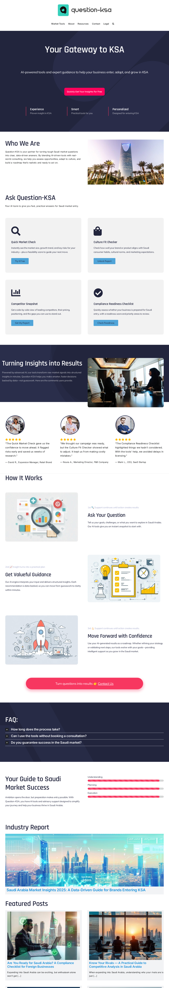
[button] (113, 23)
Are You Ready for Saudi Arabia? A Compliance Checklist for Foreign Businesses (40, 964)
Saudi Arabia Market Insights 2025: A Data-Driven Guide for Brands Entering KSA (76, 890)
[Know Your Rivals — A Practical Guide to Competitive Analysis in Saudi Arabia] (125, 913)
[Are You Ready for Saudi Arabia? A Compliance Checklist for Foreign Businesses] (43, 913)
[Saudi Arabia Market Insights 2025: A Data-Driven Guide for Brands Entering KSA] (84, 835)
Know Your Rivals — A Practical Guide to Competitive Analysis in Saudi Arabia (117, 964)
